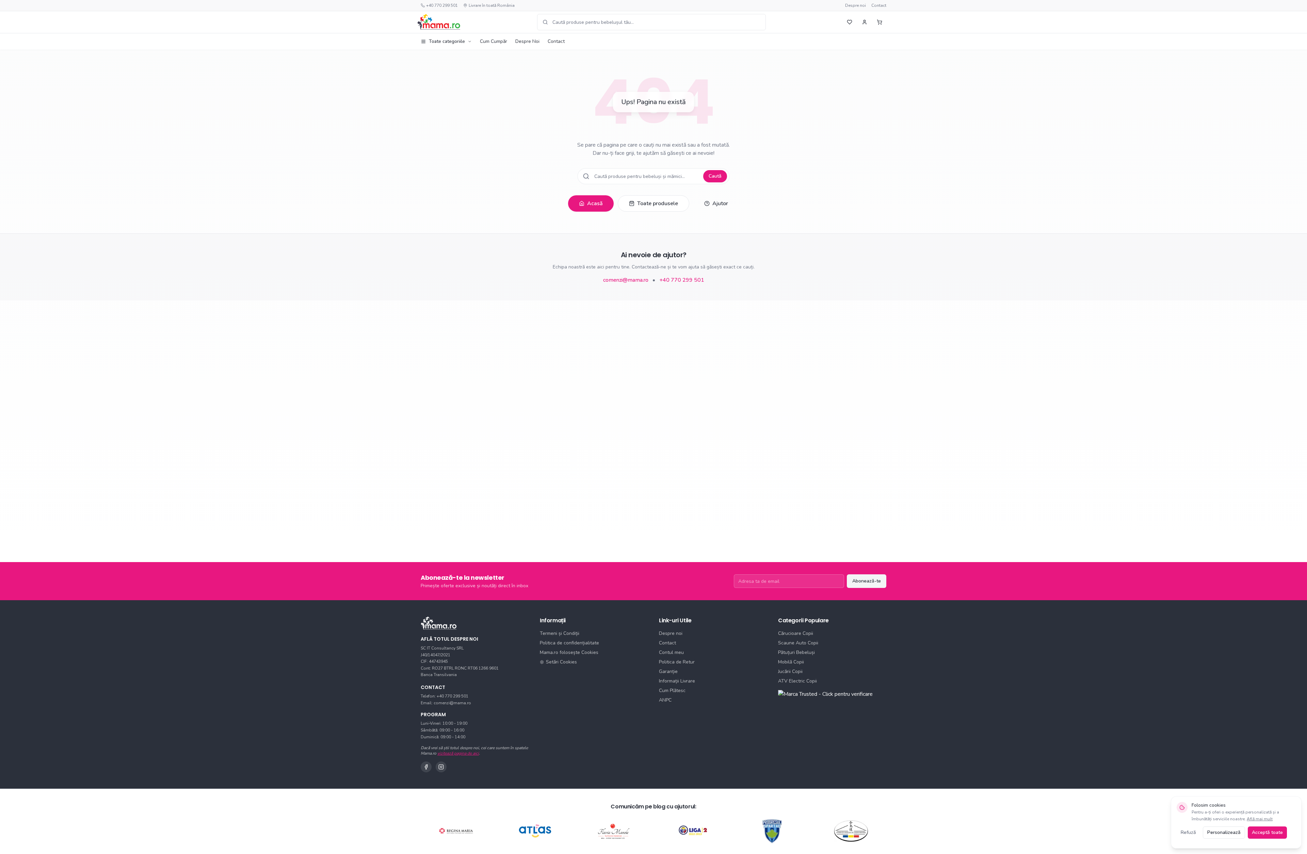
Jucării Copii (790, 671)
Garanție (668, 671)
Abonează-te (866, 581)
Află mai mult (1260, 819)
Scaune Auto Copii (798, 643)
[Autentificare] (864, 22)
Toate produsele (657, 203)
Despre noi (855, 5)
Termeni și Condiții (559, 633)
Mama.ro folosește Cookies (569, 652)
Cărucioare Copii (795, 633)
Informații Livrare (677, 681)
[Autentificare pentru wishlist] (849, 22)
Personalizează (1224, 832)
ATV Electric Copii (797, 681)
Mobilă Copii (791, 662)
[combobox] (651, 22)
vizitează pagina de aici (458, 753)
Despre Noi (527, 41)
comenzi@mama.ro (625, 280)
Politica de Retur (677, 662)
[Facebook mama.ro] (426, 766)
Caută (715, 176)
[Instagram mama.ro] (441, 766)
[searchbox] (651, 22)
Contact (878, 5)
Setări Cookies (561, 662)
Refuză (1188, 832)
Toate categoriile (447, 41)
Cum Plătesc (672, 690)
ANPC (665, 700)
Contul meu (671, 652)
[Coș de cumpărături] (879, 22)
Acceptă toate (1267, 832)
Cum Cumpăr (493, 41)
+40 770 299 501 (442, 5)
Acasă (595, 203)
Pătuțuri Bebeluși (796, 652)
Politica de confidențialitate (569, 643)
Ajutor (720, 203)
